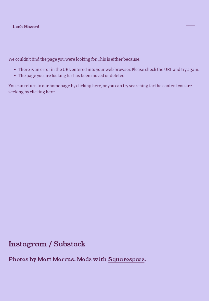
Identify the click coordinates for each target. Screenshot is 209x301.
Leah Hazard (25, 27)
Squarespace (126, 259)
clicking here (88, 85)
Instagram (27, 244)
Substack (70, 244)
